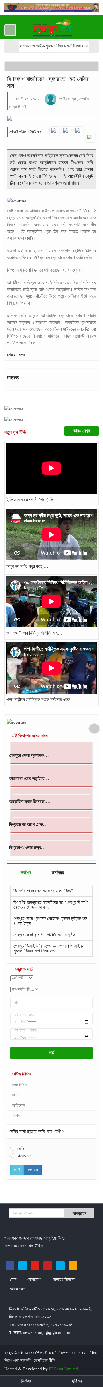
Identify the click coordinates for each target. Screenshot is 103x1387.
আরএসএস (17, 1288)
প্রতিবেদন (18, 1105)
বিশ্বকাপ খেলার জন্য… (27, 847)
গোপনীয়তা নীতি (44, 1360)
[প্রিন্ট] (90, 137)
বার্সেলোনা (24, 1156)
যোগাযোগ (35, 1279)
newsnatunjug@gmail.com (47, 1332)
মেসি (20, 1148)
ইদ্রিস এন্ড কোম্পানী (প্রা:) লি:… (33, 500)
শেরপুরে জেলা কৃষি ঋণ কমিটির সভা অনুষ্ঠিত (44, 923)
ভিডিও (26, 1381)
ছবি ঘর (77, 1381)
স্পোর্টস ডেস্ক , (68, 99)
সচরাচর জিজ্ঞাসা (64, 1279)
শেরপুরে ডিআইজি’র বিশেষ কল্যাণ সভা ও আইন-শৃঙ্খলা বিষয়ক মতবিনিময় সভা (48, 937)
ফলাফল (32, 1169)
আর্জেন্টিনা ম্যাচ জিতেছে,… (30, 801)
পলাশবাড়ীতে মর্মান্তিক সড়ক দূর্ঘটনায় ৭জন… (40, 699)
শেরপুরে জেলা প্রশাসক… (29, 755)
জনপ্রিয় (58, 872)
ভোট (17, 1169)
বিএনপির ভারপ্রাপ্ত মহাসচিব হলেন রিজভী (43, 951)
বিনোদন (16, 1115)
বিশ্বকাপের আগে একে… (28, 824)
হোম (13, 1279)
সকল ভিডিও (20, 1085)
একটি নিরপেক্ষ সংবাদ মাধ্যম (68, 1353)
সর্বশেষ (26, 872)
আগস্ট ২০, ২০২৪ (27, 99)
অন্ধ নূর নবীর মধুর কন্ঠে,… (27, 566)
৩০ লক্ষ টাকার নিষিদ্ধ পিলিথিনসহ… (34, 633)
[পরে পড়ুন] (78, 131)
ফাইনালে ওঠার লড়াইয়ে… (29, 778)
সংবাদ (15, 1095)
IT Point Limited (63, 1369)
